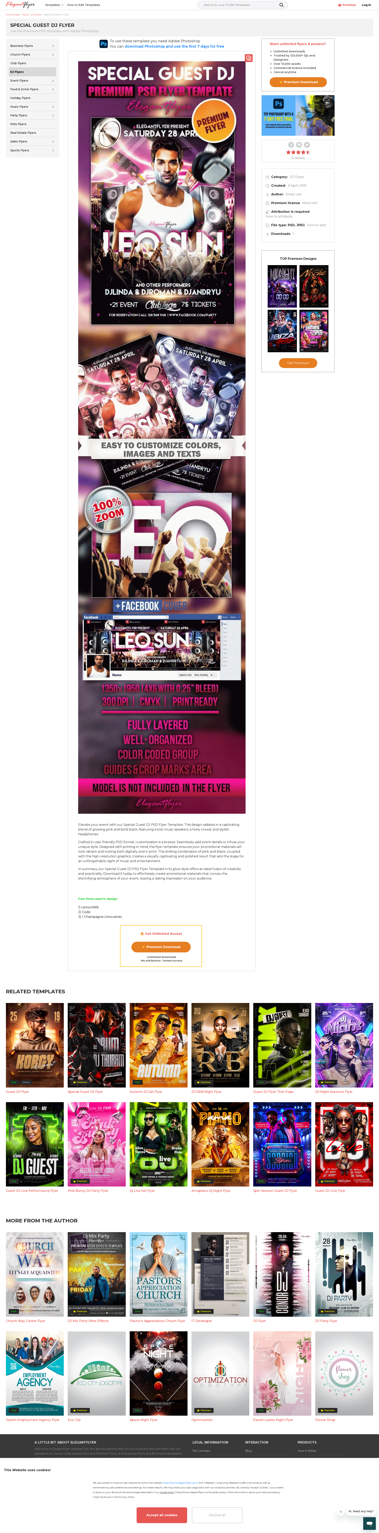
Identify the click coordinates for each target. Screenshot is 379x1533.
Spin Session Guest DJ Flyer (275, 1191)
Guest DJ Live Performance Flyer (32, 1191)
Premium (349, 5)
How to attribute (279, 216)
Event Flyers (19, 80)
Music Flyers (19, 106)
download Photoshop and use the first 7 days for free (174, 46)
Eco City (74, 1420)
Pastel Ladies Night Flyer (273, 1420)
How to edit (316, 225)
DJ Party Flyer (326, 1321)
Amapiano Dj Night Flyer (211, 1191)
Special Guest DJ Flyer (85, 1092)
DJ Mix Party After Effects (88, 1321)
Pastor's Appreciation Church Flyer (157, 1321)
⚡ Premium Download (161, 947)
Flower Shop (325, 1420)
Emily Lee (293, 194)
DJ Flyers (297, 177)
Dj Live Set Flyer (142, 1191)
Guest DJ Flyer (17, 1092)
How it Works (307, 1451)
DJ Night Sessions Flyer (334, 1092)
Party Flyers (18, 115)
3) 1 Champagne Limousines (100, 917)
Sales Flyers (18, 141)
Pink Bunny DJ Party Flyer (88, 1191)
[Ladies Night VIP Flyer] (314, 331)
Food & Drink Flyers (24, 89)
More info (309, 203)
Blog (248, 1451)
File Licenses (201, 1451)
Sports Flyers (19, 150)
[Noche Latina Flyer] (314, 286)
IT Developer (201, 1321)
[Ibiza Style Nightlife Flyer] (282, 331)
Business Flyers (21, 46)
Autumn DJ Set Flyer (146, 1092)
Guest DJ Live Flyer (330, 1191)
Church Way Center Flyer (25, 1321)
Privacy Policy (126, 1496)
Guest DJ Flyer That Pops (273, 1092)
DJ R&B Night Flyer (206, 1092)
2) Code (84, 912)
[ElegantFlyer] (20, 5)
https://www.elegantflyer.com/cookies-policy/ (201, 1492)
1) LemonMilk (88, 907)
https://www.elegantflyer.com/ (180, 1482)
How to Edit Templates (83, 5)
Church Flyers (20, 54)
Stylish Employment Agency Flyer (32, 1420)
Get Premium (298, 363)
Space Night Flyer (144, 1420)
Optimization (202, 1420)
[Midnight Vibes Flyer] (282, 286)
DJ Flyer (259, 1321)
